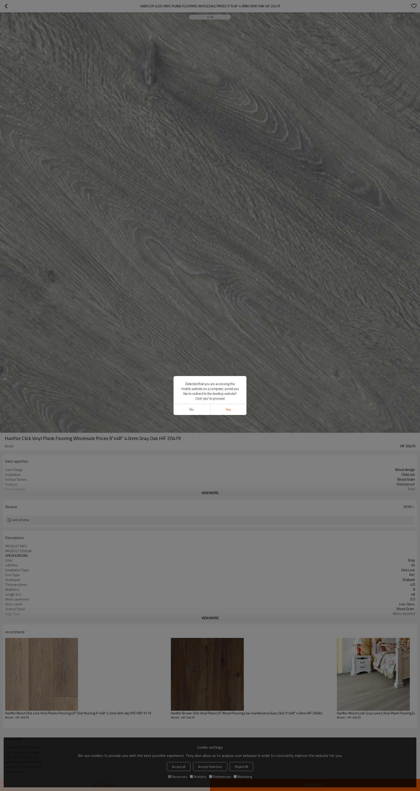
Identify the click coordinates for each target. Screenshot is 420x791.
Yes (228, 409)
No (192, 409)
